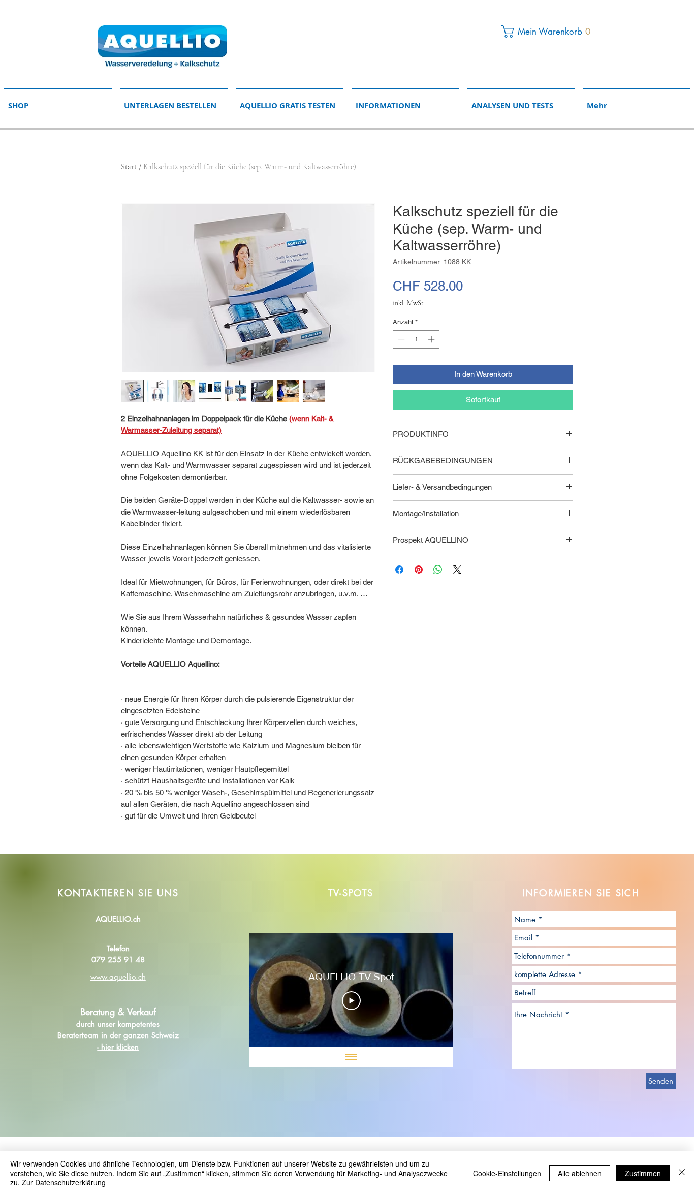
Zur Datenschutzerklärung (64, 1182)
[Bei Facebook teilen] (399, 569)
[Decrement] (400, 339)
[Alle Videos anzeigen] (351, 1057)
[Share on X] (457, 569)
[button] (548, 31)
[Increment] (432, 339)
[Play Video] (351, 1001)
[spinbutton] (416, 339)
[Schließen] (682, 1173)
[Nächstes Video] (431, 990)
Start (129, 167)
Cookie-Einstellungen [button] (507, 1173)
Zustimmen (643, 1173)
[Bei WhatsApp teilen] (438, 569)
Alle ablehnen (580, 1173)
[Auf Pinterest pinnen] (419, 569)
